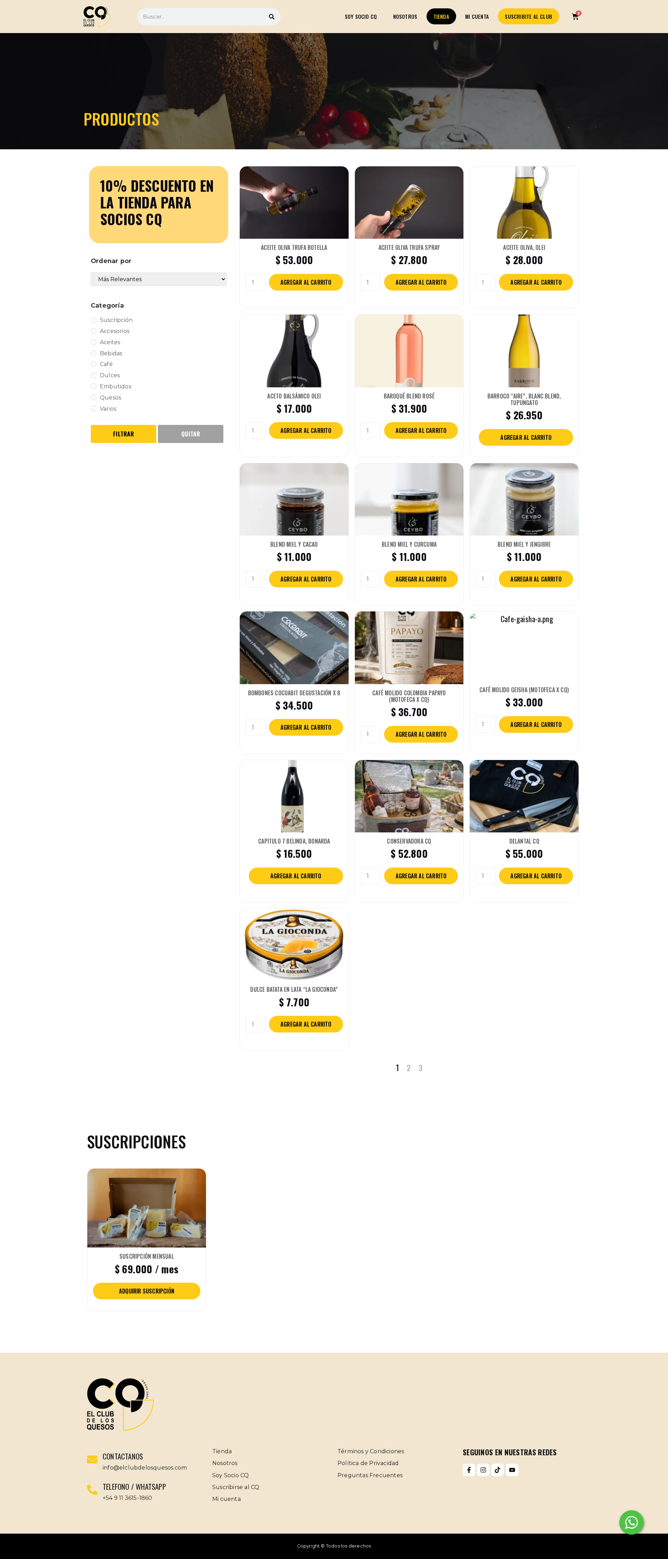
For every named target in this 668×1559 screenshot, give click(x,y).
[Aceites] (93, 342)
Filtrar (123, 433)
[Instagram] (483, 1470)
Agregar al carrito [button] (306, 282)
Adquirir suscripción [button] (146, 1291)
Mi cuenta (477, 16)
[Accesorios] (93, 331)
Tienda (441, 16)
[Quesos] (93, 397)
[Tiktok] (497, 1470)
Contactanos (123, 1456)
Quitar (190, 433)
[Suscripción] (93, 320)
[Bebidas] (93, 353)
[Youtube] (512, 1470)
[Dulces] (93, 375)
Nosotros (405, 16)
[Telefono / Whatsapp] (92, 1490)
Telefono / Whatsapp (134, 1486)
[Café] (93, 364)
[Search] (271, 16)
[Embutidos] (93, 386)
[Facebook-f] (469, 1470)
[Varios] (93, 408)
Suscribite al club (528, 16)
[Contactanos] (92, 1459)
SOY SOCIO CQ (361, 16)
